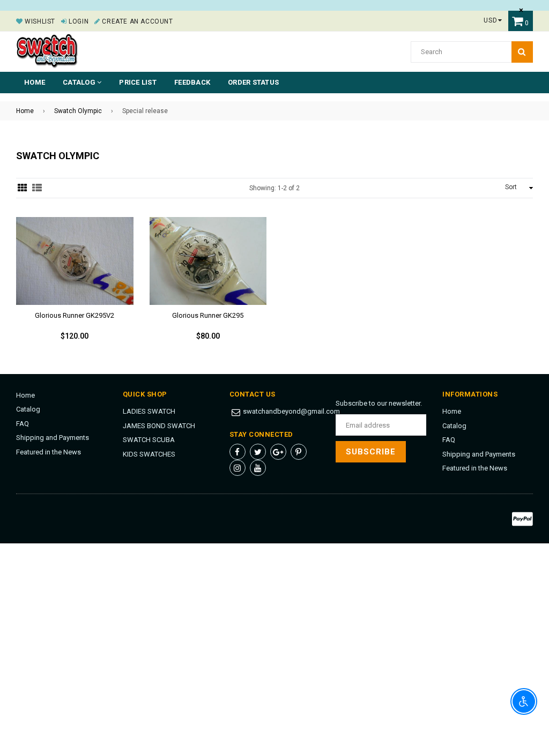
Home (34, 82)
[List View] (37, 188)
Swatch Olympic (78, 111)
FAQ (22, 424)
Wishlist (39, 21)
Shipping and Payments (52, 438)
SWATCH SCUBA (149, 440)
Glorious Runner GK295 (207, 315)
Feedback (192, 82)
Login (77, 21)
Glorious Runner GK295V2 (74, 315)
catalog (80, 82)
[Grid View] (22, 188)
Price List (138, 82)
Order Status (253, 82)
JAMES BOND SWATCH (159, 426)
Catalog (28, 409)
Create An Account (136, 21)
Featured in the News (48, 452)
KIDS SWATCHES (149, 454)
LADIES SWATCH (149, 411)
